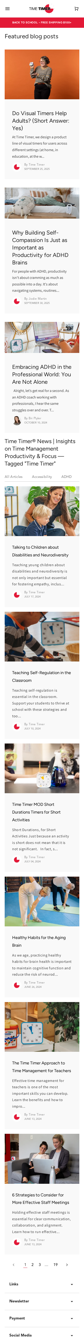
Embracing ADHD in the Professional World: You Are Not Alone (41, 374)
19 (55, 1265)
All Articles (14, 477)
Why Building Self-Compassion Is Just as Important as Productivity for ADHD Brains (40, 247)
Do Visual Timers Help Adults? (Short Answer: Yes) (40, 121)
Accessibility (42, 477)
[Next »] (64, 1265)
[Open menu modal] (7, 9)
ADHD (66, 477)
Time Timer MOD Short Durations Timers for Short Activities (36, 812)
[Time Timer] (42, 8)
